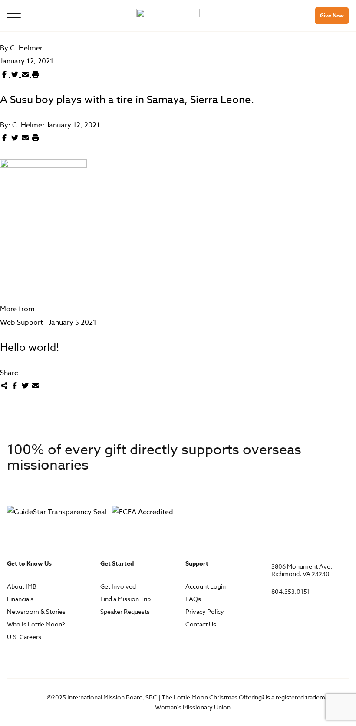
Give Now (332, 15)
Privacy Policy (204, 612)
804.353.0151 (290, 592)
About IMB (21, 586)
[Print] (35, 75)
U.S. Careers (24, 637)
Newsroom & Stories (36, 612)
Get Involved (118, 586)
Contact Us (200, 624)
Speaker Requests (125, 612)
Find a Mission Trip (125, 599)
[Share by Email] (26, 75)
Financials (20, 599)
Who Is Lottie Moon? (36, 624)
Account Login (205, 586)
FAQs (193, 599)
